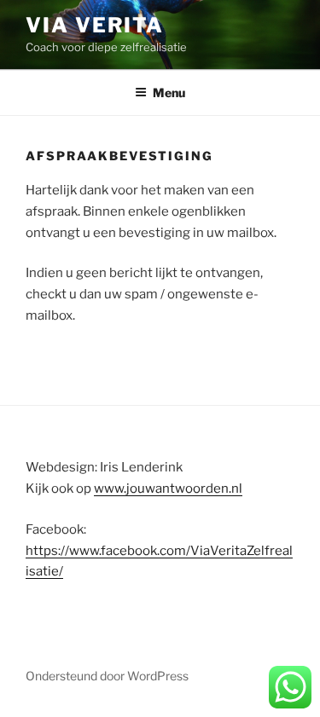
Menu (169, 92)
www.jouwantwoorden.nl (168, 488)
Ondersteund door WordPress (107, 675)
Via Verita (95, 25)
